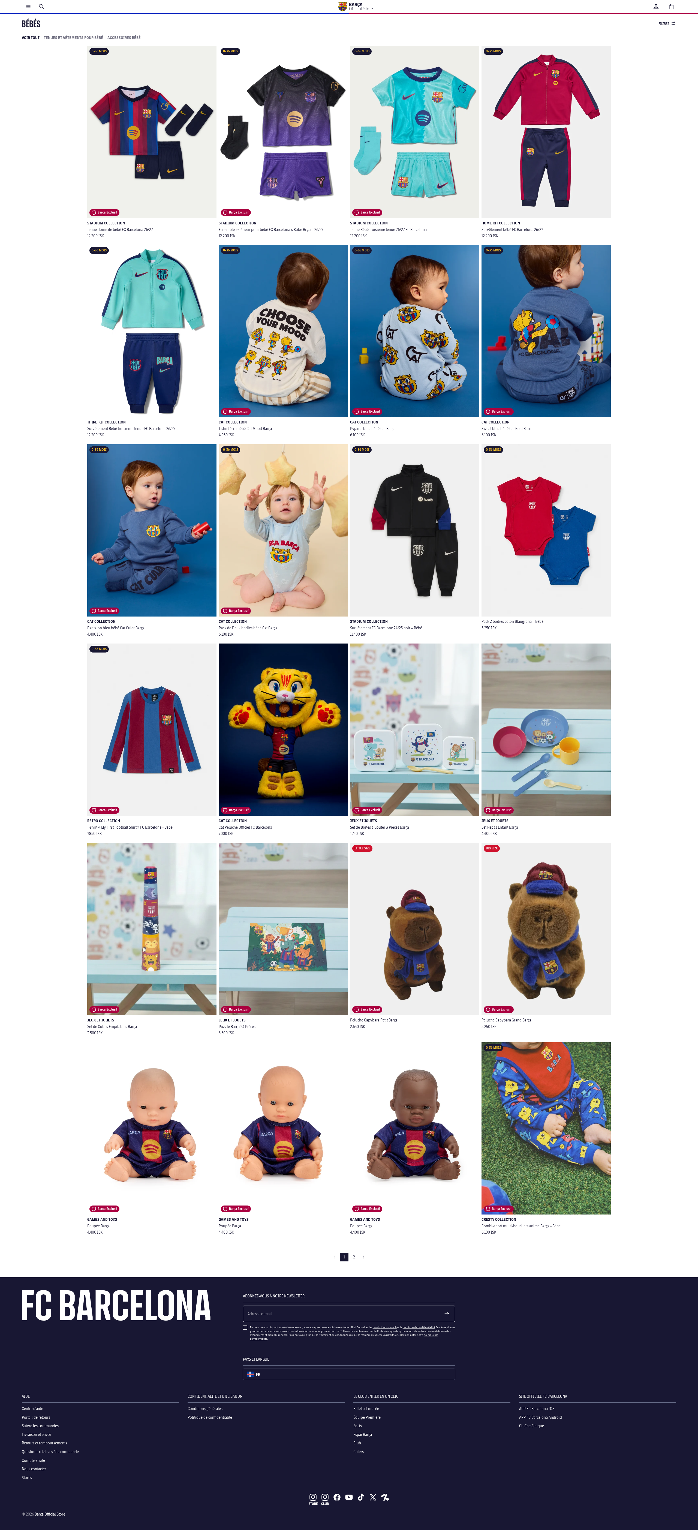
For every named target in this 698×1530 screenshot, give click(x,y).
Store (313, 1504)
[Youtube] (349, 1497)
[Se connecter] (656, 6)
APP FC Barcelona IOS (536, 1408)
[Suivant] (364, 1257)
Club (357, 1443)
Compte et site (33, 1460)
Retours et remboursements (44, 1443)
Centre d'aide (32, 1408)
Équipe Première (367, 1417)
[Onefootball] (385, 1497)
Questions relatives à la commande (50, 1451)
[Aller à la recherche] (41, 6)
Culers (358, 1451)
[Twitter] (373, 1497)
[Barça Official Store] (355, 6)
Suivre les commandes (40, 1425)
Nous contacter (34, 1468)
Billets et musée (366, 1408)
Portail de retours (36, 1417)
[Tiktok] (361, 1497)
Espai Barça (362, 1434)
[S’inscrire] (447, 1313)
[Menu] (28, 6)
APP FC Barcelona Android (540, 1417)
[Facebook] (337, 1497)
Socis (357, 1425)
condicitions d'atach (385, 1327)
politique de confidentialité (419, 1327)
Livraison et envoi (36, 1434)
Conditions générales (205, 1408)
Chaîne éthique (531, 1425)
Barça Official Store (50, 1514)
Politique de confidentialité (210, 1417)
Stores (27, 1477)
